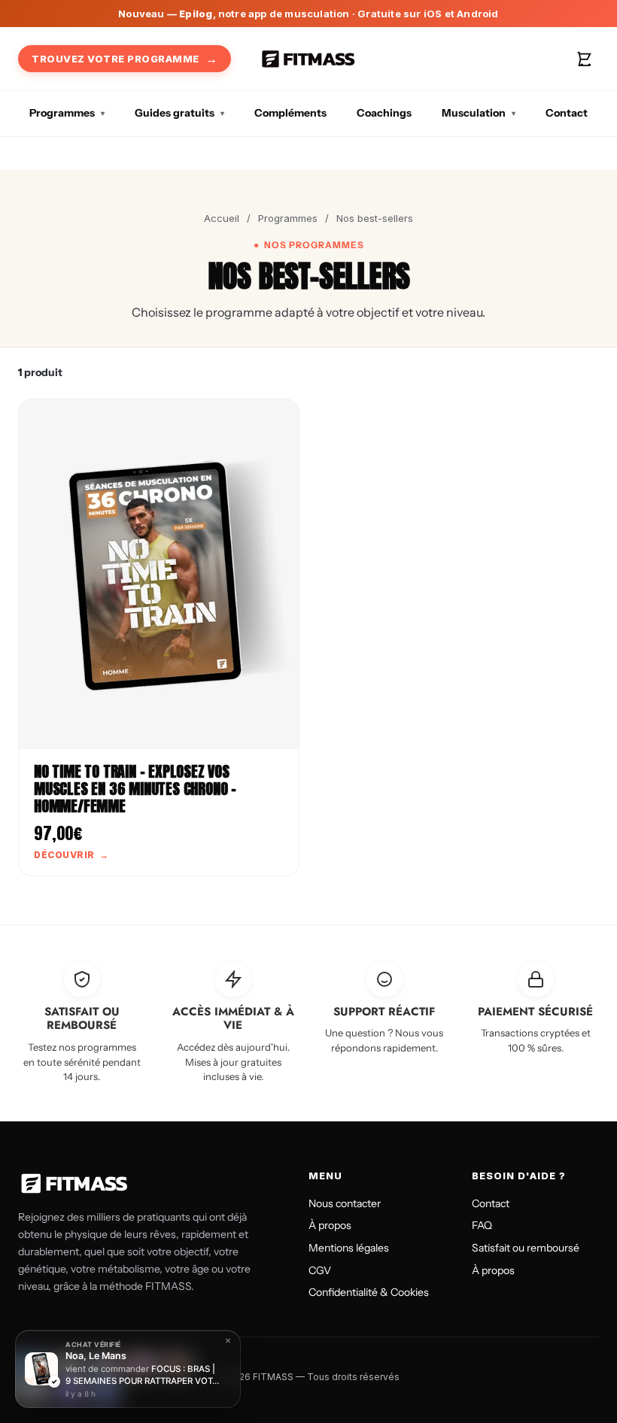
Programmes (62, 113)
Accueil (221, 218)
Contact (567, 113)
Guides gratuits (174, 113)
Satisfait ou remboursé (525, 1248)
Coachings (384, 113)
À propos (329, 1225)
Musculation (474, 113)
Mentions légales (348, 1248)
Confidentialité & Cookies (368, 1292)
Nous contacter (344, 1203)
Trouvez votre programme (115, 59)
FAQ (482, 1225)
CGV (319, 1270)
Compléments (290, 113)
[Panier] (584, 59)
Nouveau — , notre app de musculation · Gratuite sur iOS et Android (308, 14)
